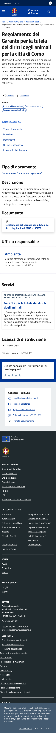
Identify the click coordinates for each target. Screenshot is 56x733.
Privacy (3, 666)
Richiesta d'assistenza (12, 648)
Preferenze (25, 728)
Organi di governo (10, 482)
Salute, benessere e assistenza (37, 538)
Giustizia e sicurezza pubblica (11, 529)
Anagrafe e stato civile (38, 514)
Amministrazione (16, 21)
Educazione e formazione (39, 523)
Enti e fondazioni (9, 477)
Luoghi (5, 587)
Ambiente (6, 514)
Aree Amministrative (11, 469)
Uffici (4, 495)
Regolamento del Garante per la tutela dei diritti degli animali (27, 226)
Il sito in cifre (6, 679)
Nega (49, 728)
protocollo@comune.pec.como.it (16, 629)
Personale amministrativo (13, 486)
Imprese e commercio (38, 527)
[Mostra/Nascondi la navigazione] (3, 11)
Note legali (5, 674)
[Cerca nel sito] (48, 11)
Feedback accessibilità (10, 687)
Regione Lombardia (11, 3)
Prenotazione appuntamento (15, 640)
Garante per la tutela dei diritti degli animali (25, 305)
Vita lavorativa (34, 544)
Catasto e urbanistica (38, 518)
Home (4, 21)
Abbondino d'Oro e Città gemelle (16, 499)
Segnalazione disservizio (13, 644)
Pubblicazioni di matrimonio (13, 661)
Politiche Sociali (9, 536)
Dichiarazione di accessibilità (13, 683)
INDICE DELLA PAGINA (11, 122)
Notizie (5, 572)
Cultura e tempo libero (12, 523)
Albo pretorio (6, 657)
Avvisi (4, 563)
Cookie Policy (6, 670)
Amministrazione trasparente (13, 653)
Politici (5, 490)
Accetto (39, 728)
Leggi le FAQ (7, 635)
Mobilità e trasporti (37, 531)
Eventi (5, 591)
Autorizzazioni (8, 518)
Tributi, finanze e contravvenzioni (9, 547)
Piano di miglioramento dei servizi (15, 692)
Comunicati (7, 568)
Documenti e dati (32, 21)
